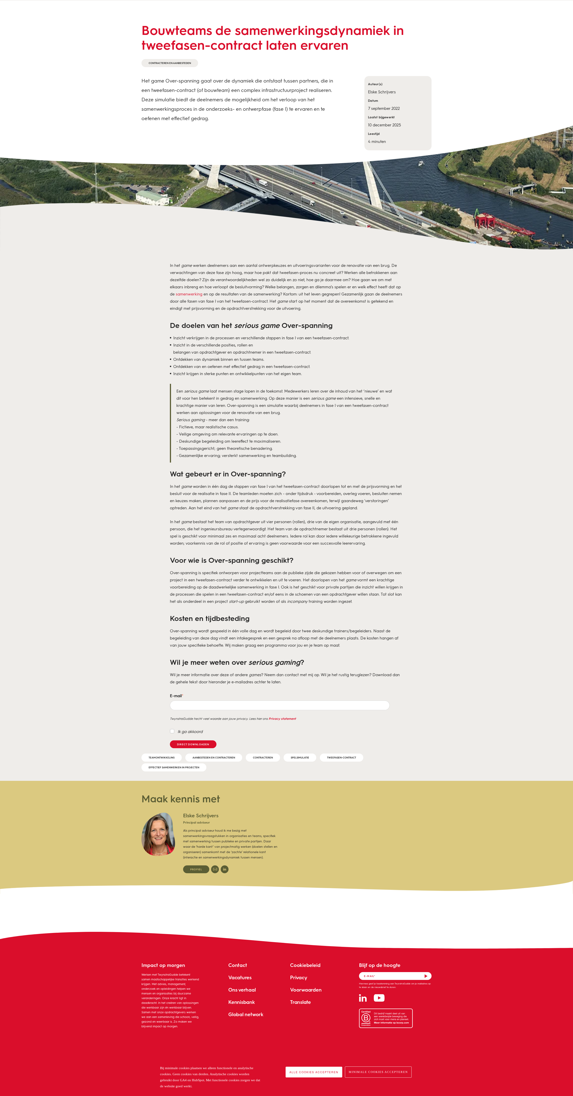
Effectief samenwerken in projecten (174, 767)
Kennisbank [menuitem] (241, 1002)
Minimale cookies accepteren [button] (378, 1072)
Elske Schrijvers (382, 91)
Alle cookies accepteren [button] (313, 1072)
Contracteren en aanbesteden (170, 63)
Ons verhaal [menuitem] (242, 989)
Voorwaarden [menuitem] (306, 989)
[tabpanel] (209, 842)
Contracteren (263, 757)
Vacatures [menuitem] (240, 977)
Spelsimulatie (300, 757)
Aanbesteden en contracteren (213, 757)
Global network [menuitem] (245, 1014)
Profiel (196, 869)
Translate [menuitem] (300, 1002)
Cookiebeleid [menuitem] (305, 965)
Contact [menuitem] (237, 965)
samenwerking (189, 294)
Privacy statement (282, 718)
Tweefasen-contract (341, 757)
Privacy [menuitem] (298, 977)
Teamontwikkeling (162, 757)
